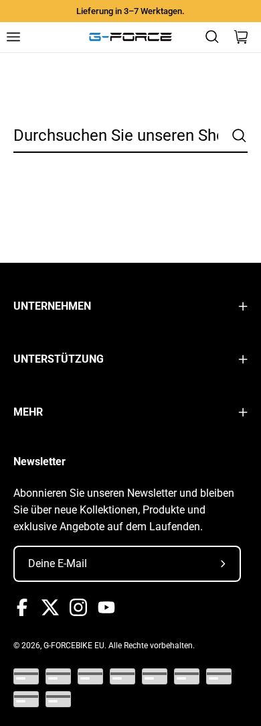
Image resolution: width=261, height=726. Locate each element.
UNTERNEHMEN (52, 306)
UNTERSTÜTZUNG (58, 359)
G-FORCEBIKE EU (74, 645)
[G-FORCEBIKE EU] (130, 37)
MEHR (28, 412)
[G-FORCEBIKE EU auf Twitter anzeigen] (50, 607)
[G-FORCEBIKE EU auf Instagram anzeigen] (78, 607)
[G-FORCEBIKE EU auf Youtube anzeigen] (106, 607)
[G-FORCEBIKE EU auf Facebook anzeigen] (22, 607)
